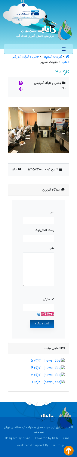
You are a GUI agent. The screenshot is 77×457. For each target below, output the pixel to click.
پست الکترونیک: (44, 230)
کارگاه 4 (35, 368)
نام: (52, 212)
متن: (51, 248)
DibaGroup (57, 445)
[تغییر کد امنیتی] (38, 314)
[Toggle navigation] (63, 49)
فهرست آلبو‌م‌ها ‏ (52, 56)
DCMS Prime (61, 438)
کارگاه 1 (36, 382)
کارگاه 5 (35, 360)
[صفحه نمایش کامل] (21, 89)
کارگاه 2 (35, 375)
